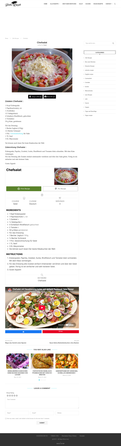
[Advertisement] (60, 22)
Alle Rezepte (15, 38)
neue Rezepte (88, 95)
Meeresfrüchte (89, 90)
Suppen (87, 107)
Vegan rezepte (98, 4)
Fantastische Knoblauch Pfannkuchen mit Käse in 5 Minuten (42, 372)
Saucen (87, 103)
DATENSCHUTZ (42, 436)
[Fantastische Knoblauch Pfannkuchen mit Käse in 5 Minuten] (42, 361)
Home (45, 4)
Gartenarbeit (88, 78)
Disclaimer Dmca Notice (69, 436)
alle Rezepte (54, 4)
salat (81, 4)
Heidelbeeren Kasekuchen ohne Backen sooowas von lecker (17, 372)
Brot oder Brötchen (69, 4)
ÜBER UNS (55, 436)
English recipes (89, 74)
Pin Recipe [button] (61, 189)
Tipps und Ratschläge (91, 111)
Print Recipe (51, 97)
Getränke (87, 82)
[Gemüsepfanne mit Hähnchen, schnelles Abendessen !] (66, 361)
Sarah (45, 45)
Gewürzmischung (16, 133)
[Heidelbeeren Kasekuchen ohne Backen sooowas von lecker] (17, 361)
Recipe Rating (10, 393)
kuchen (88, 4)
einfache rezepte (89, 70)
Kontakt (108, 4)
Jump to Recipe (36, 97)
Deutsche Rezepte (89, 66)
